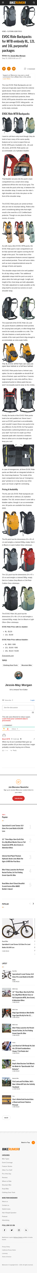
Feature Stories (7, 1166)
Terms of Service (6, 1256)
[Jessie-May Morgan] (18, 676)
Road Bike (5, 941)
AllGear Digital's (18, 1237)
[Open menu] (3, 2)
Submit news (6, 1209)
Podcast (4, 1216)
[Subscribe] (26, 1230)
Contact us (5, 1205)
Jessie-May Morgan (17, 56)
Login (32, 700)
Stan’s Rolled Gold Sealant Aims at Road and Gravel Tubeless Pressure (23, 1102)
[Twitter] (11, 1230)
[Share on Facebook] (4, 69)
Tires (13, 1096)
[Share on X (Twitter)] (9, 69)
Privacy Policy (6, 1247)
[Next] (33, 903)
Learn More (6, 79)
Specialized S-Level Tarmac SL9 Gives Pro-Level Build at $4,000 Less (12, 828)
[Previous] (30, 903)
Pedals (13, 1042)
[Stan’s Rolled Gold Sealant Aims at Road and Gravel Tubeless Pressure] (6, 1099)
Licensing (5, 1253)
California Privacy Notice (9, 1250)
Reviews (5, 1177)
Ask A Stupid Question (9, 1212)
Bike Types (5, 1159)
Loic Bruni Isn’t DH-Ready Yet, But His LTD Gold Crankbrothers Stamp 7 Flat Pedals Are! (23, 1048)
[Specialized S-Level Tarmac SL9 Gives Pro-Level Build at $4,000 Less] (17, 928)
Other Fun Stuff (7, 1170)
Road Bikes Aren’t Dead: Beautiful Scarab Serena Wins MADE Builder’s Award (13, 886)
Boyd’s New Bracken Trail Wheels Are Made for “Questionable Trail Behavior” (23, 1066)
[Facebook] (4, 1230)
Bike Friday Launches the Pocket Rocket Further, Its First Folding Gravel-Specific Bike (13, 872)
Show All (6, 1117)
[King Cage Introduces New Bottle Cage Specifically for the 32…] (6, 1013)
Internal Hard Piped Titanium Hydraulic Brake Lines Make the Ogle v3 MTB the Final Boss (12, 859)
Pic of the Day (6, 1174)
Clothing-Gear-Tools (10, 665)
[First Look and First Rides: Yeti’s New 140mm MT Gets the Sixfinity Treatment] (6, 1081)
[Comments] (25, 69)
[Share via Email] (14, 69)
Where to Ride (6, 1181)
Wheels (14, 1060)
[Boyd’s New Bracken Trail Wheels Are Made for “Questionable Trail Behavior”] (6, 1064)
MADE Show (15, 989)
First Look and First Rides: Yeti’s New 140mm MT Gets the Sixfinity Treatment (23, 1084)
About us (5, 1201)
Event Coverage (7, 1162)
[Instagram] (18, 1230)
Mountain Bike (27, 665)
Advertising (5, 1220)
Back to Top (25, 1142)
